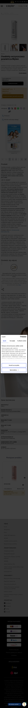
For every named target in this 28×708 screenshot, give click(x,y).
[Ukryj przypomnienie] (20, 704)
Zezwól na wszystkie (14, 365)
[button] (15, 704)
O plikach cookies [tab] (21, 340)
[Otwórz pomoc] (24, 704)
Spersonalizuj (13, 370)
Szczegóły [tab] (12, 340)
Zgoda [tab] (4, 340)
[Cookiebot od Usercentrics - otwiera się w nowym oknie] (20, 337)
